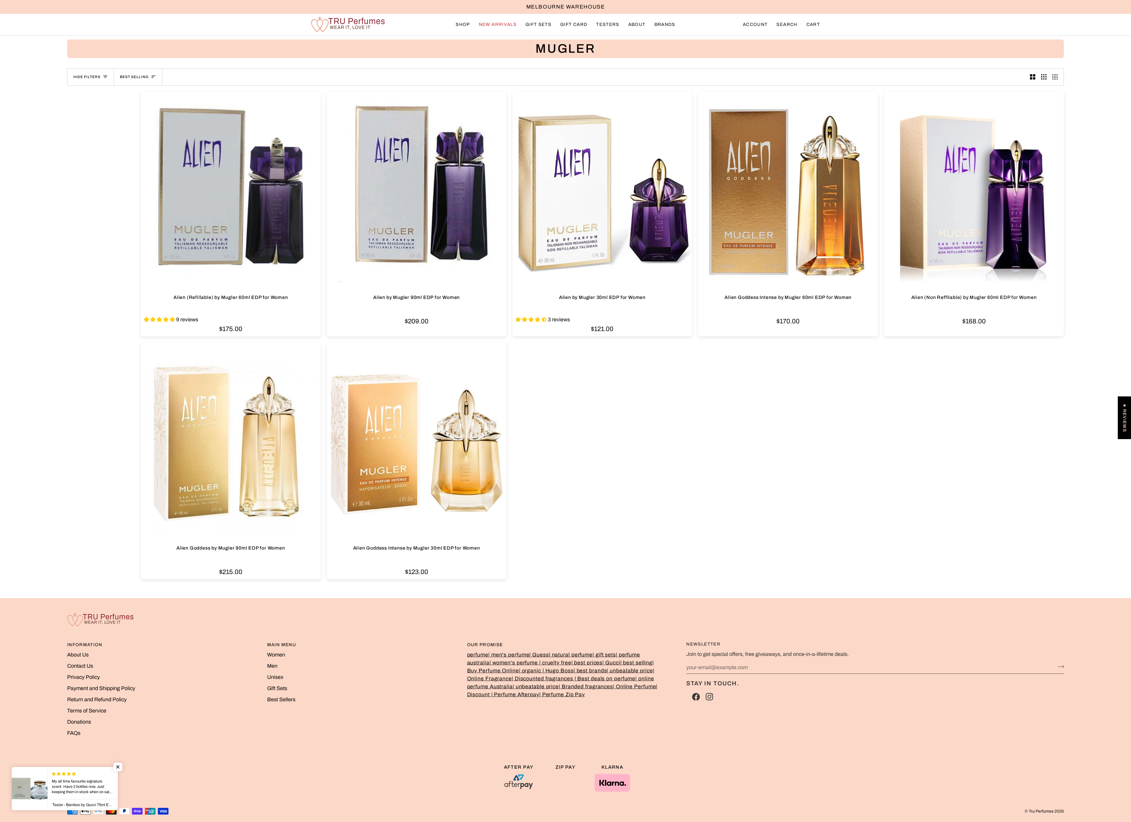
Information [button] (84, 644)
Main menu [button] (281, 644)
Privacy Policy (83, 677)
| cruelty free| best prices (570, 663)
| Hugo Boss (558, 671)
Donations (79, 722)
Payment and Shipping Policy (101, 688)
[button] (462, 24)
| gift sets (604, 655)
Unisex (275, 677)
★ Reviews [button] (1124, 417)
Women (276, 655)
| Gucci (611, 663)
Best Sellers (281, 699)
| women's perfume (514, 663)
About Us (78, 655)
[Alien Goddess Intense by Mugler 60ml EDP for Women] (788, 192)
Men (272, 666)
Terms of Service (86, 711)
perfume (477, 655)
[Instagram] (709, 697)
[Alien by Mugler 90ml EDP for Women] (417, 192)
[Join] (1059, 666)
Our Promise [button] (485, 644)
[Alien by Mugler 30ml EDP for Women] (602, 192)
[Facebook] (696, 697)
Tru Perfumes (1041, 811)
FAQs (73, 733)
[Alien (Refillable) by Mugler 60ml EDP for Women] (231, 192)
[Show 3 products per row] (1043, 77)
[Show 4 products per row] (1056, 77)
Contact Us (80, 666)
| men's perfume (509, 655)
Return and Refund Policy (97, 699)
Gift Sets (277, 688)
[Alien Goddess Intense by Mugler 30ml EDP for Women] (417, 442)
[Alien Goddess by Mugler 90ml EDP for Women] (231, 442)
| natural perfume (571, 655)
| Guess (539, 655)
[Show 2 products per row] (1032, 77)
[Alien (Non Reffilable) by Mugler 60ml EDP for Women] (974, 192)
